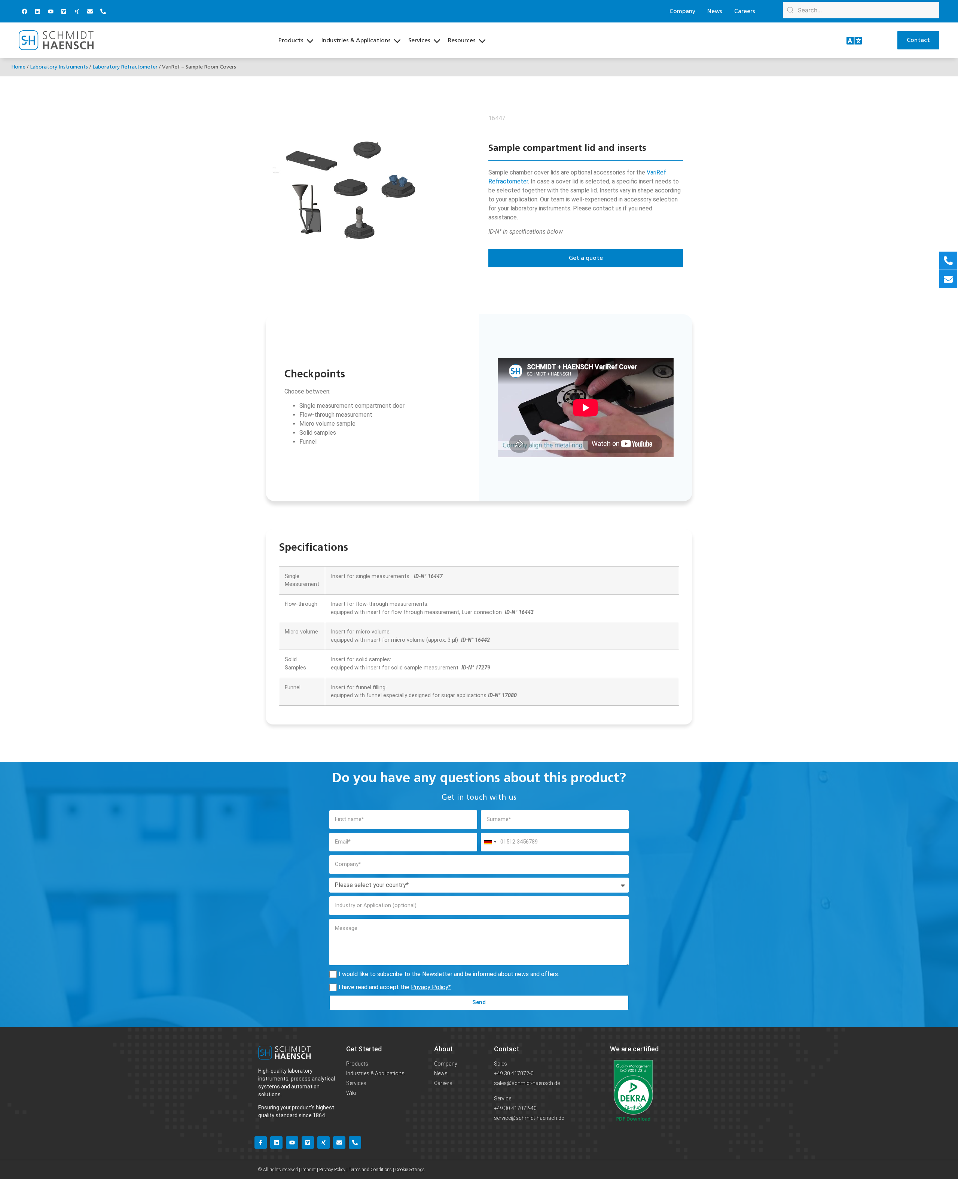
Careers (744, 11)
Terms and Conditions (370, 1169)
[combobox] (489, 842)
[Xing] (76, 11)
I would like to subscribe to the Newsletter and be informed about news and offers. (449, 974)
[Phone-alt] (103, 11)
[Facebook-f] (260, 1142)
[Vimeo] (63, 11)
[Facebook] (24, 11)
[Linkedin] (37, 11)
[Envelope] (89, 11)
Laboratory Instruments (59, 67)
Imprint (308, 1169)
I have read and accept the (395, 987)
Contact (506, 1049)
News (714, 11)
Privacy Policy (429, 987)
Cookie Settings (410, 1169)
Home (18, 67)
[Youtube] (50, 11)
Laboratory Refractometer (125, 67)
